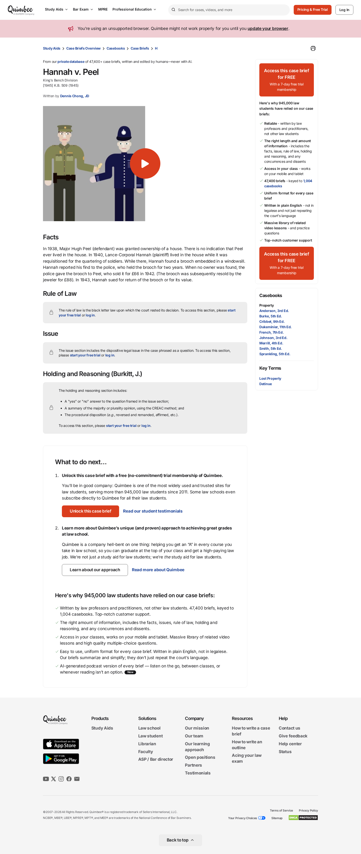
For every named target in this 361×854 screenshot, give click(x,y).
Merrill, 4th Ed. (271, 343)
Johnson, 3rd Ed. (273, 338)
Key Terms (270, 368)
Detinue (265, 384)
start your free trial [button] (85, 355)
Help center (290, 743)
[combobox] (229, 9)
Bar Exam (81, 9)
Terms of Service (281, 810)
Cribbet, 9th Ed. (272, 321)
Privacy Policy (308, 810)
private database (70, 61)
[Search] (173, 9)
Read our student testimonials (152, 511)
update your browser (268, 28)
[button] (145, 163)
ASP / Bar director (155, 759)
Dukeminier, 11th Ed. (275, 327)
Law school (149, 728)
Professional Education (132, 9)
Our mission (197, 728)
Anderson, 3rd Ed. (274, 311)
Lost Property (270, 378)
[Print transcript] (313, 48)
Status (285, 751)
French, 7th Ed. (271, 332)
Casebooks (116, 48)
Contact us (289, 728)
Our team (194, 735)
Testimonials (197, 773)
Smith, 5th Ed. (270, 348)
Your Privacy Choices (242, 818)
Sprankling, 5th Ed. (274, 354)
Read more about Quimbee (158, 569)
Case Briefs (140, 48)
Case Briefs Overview (83, 48)
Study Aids (54, 9)
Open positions (200, 757)
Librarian (147, 743)
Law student (150, 735)
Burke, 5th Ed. (270, 316)
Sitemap (276, 818)
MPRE (103, 9)
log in (90, 315)
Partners (193, 765)
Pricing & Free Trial (312, 9)
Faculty (145, 751)
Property (266, 305)
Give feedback (293, 735)
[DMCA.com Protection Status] (303, 818)
